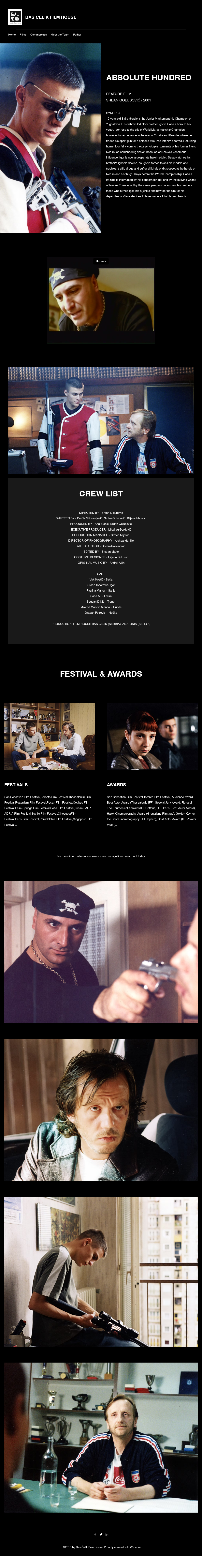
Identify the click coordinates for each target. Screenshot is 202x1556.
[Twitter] (101, 1534)
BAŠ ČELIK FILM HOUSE (51, 17)
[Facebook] (95, 1534)
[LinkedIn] (107, 1534)
